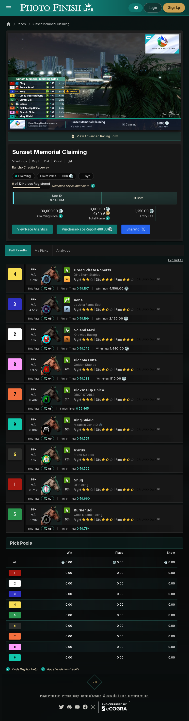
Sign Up (174, 8)
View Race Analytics (32, 229)
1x (62, 123)
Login (153, 8)
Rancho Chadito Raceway (30, 167)
